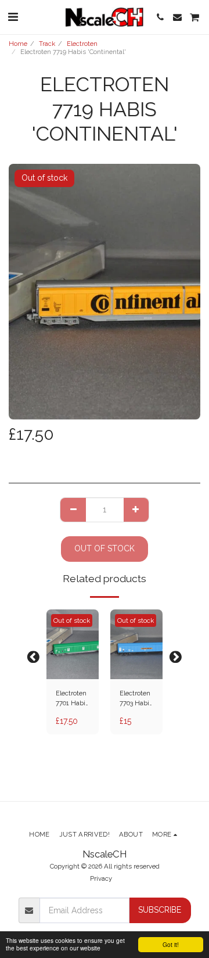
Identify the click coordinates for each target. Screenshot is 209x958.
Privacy (101, 878)
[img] (72, 644)
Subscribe (159, 909)
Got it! (171, 944)
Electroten (82, 44)
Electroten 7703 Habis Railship (136, 698)
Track (47, 44)
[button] (13, 17)
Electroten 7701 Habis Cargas (72, 698)
